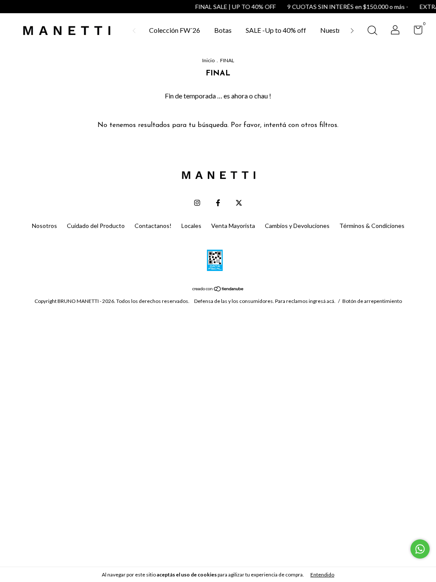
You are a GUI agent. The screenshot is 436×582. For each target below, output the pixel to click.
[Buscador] (372, 31)
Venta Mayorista (233, 225)
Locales (191, 225)
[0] (415, 31)
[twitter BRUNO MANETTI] (238, 202)
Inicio (208, 60)
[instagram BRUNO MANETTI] (197, 202)
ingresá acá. (322, 301)
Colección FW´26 (174, 30)
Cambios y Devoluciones (297, 225)
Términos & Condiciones (371, 225)
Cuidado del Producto (96, 225)
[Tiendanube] (218, 289)
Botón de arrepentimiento (372, 301)
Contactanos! (153, 225)
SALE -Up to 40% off (276, 30)
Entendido (322, 574)
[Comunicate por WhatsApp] (420, 549)
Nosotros (44, 225)
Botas (223, 30)
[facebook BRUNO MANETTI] (218, 202)
